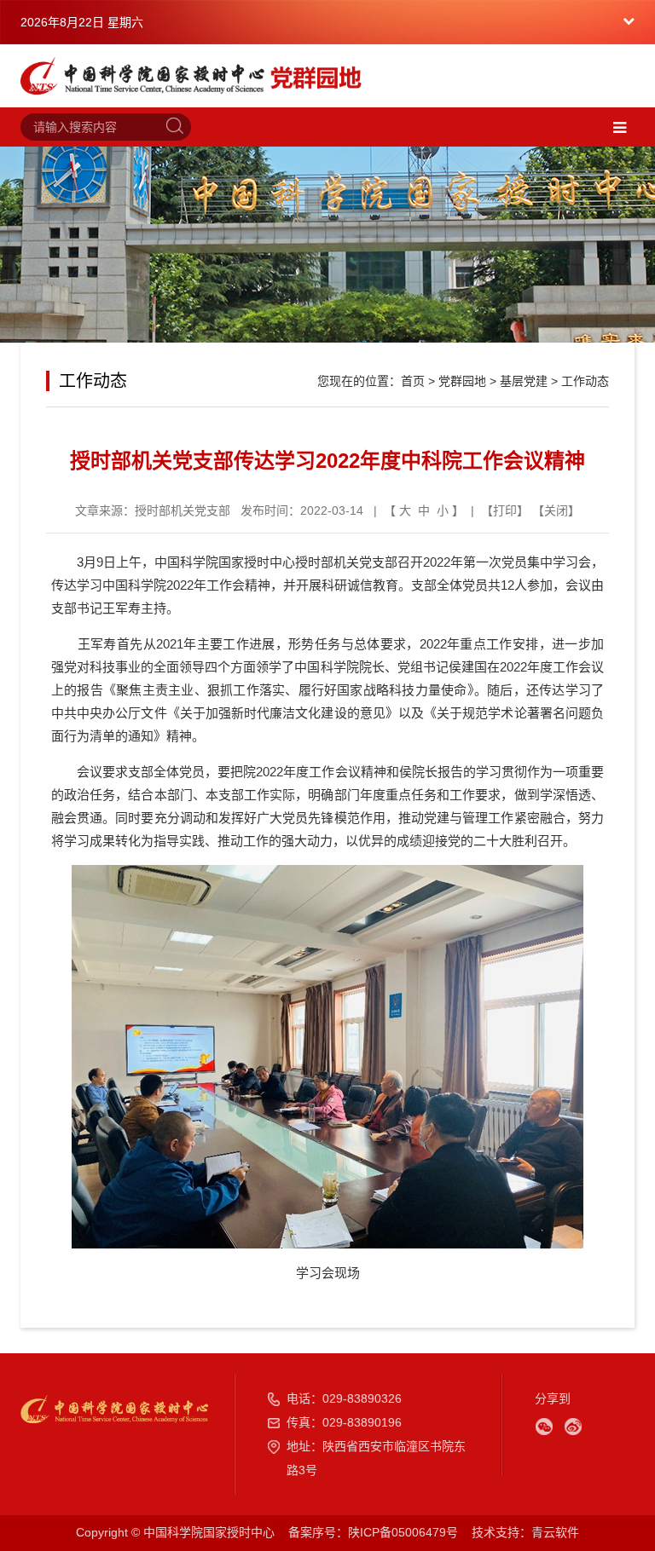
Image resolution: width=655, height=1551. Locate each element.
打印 (505, 510)
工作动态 (585, 381)
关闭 (556, 510)
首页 (413, 381)
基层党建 (524, 381)
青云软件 (555, 1532)
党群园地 (462, 381)
